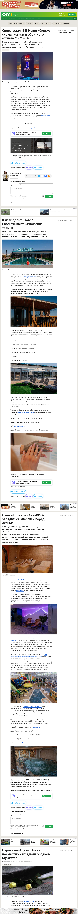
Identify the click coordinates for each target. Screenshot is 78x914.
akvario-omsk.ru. (19, 743)
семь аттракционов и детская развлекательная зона (29, 656)
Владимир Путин (28, 901)
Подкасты (12, 19)
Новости (4, 19)
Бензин (29, 23)
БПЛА (36, 23)
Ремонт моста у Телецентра (16, 23)
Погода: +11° (62, 14)
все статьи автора (14, 177)
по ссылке (36, 727)
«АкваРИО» (21, 580)
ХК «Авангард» (46, 23)
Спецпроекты (30, 19)
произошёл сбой (46, 116)
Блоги (38, 19)
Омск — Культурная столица (61, 23)
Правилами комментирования (30, 198)
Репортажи (21, 19)
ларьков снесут (15, 124)
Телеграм (39, 168)
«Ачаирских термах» (30, 277)
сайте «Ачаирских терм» (25, 412)
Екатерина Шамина (64, 33)
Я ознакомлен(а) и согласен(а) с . (24, 198)
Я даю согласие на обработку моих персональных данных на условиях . (25, 196)
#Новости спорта (7, 864)
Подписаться (46, 133)
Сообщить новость (19, 163)
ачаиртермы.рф (19, 426)
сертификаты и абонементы (32, 706)
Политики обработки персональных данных (19, 196)
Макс (30, 168)
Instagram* (31, 128)
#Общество (5, 50)
